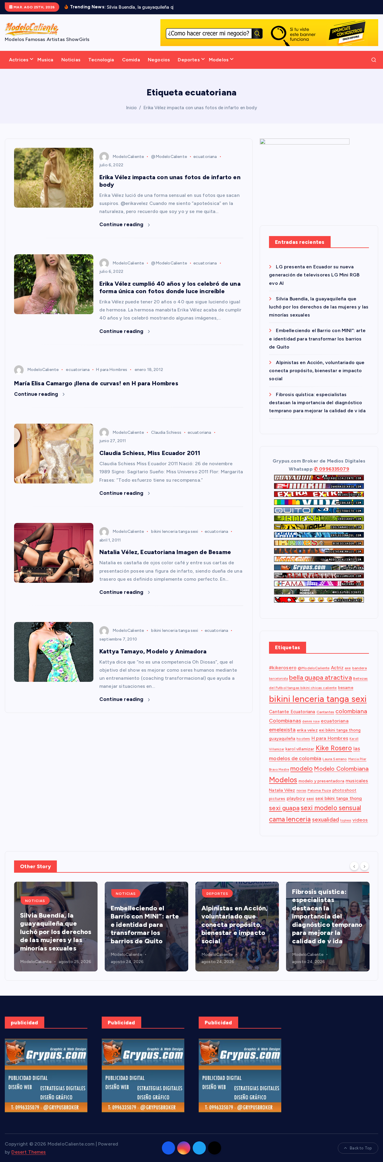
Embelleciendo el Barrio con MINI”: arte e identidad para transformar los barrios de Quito (317, 339)
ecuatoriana (205, 156)
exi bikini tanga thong (340, 730)
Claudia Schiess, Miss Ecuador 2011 (149, 453)
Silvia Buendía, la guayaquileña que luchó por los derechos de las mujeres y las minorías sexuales (318, 307)
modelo (301, 768)
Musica (45, 60)
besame (345, 687)
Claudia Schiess (166, 432)
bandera (359, 668)
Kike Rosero (334, 748)
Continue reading (122, 224)
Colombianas (285, 721)
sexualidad (325, 819)
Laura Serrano (335, 759)
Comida (131, 60)
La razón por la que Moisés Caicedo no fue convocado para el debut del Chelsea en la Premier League (327, 924)
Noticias (70, 60)
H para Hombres (111, 369)
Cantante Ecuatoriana (292, 711)
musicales (357, 781)
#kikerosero (283, 668)
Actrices (18, 60)
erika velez (307, 730)
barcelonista (278, 679)
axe (348, 668)
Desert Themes (28, 1152)
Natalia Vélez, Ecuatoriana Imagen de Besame (165, 552)
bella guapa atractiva (320, 677)
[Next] (364, 865)
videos (360, 820)
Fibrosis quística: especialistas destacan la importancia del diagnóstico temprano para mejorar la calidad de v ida (317, 402)
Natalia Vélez (282, 790)
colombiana (351, 711)
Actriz (337, 668)
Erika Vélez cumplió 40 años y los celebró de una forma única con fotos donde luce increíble (170, 287)
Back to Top (361, 1148)
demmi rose (311, 722)
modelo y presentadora (321, 781)
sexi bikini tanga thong (338, 798)
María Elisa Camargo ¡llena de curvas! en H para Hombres (96, 383)
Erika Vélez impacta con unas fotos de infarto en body (200, 107)
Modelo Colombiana (341, 768)
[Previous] (354, 865)
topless (345, 821)
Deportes (189, 60)
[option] (56, 926)
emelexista (282, 730)
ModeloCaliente (128, 156)
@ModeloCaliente (169, 156)
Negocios (159, 60)
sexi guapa (284, 808)
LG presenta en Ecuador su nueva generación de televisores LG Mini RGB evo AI (314, 275)
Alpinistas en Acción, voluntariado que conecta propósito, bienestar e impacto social (316, 370)
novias (301, 791)
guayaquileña (282, 738)
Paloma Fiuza (319, 790)
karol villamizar (299, 748)
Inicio (131, 107)
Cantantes (325, 712)
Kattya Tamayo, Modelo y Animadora (152, 651)
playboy (296, 798)
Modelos (219, 60)
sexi (310, 798)
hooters (303, 739)
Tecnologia (101, 60)
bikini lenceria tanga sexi (174, 531)
